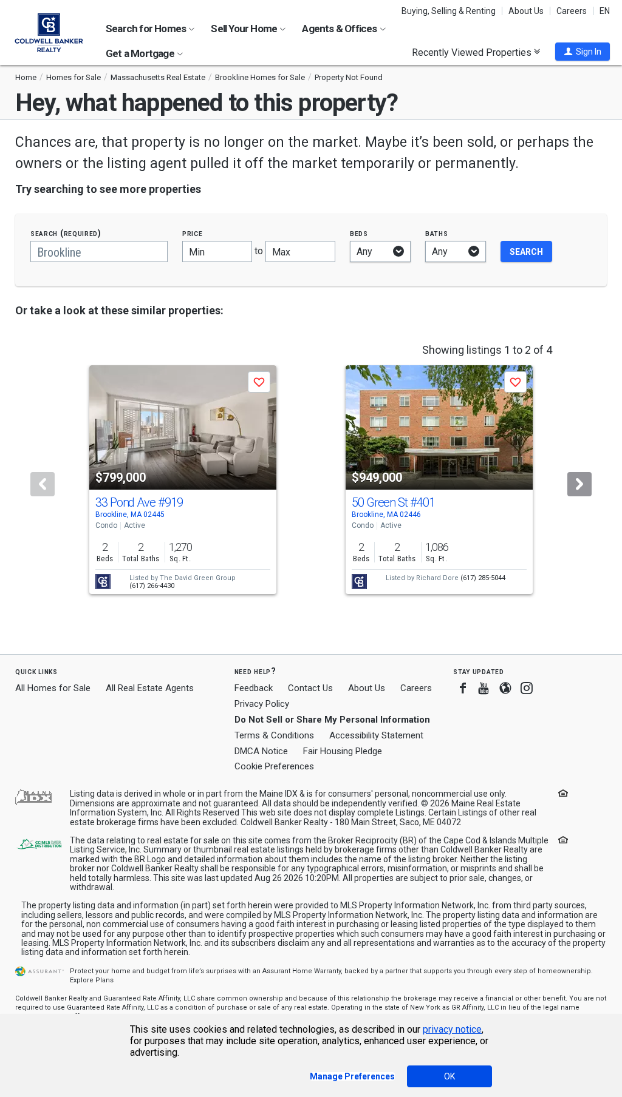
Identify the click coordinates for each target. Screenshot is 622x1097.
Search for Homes (147, 28)
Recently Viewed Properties (473, 52)
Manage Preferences (352, 1076)
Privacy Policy (261, 703)
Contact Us (310, 688)
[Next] (579, 484)
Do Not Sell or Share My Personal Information (332, 719)
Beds (359, 233)
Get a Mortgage (141, 53)
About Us (526, 11)
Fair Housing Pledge (342, 751)
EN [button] (605, 11)
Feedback (253, 688)
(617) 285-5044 (482, 578)
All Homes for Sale (53, 688)
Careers (571, 11)
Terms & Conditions (274, 735)
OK (449, 1076)
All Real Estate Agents (150, 688)
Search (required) (65, 233)
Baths (436, 233)
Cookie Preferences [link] (274, 766)
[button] (582, 51)
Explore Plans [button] (92, 980)
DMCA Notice (261, 751)
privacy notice (452, 1029)
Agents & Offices (340, 28)
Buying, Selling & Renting (449, 11)
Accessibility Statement (376, 735)
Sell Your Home (245, 28)
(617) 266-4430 (151, 586)
